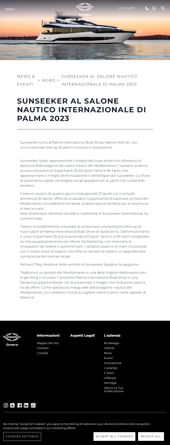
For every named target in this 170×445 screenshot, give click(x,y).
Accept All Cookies (114, 436)
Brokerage (111, 343)
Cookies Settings (22, 436)
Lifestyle (110, 378)
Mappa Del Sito (48, 343)
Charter (109, 348)
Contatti (127, 8)
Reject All (151, 436)
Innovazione (112, 363)
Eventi (108, 358)
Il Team (109, 373)
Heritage (110, 383)
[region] (85, 431)
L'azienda (110, 368)
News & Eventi (26, 80)
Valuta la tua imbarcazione (114, 389)
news (108, 353)
